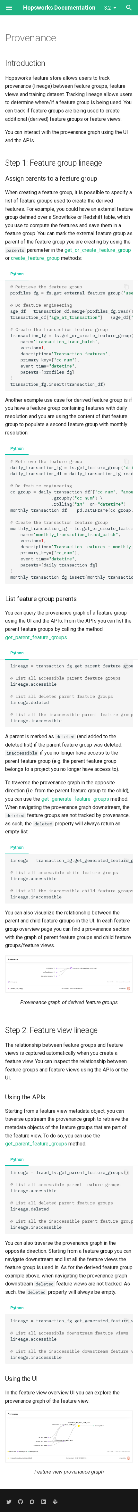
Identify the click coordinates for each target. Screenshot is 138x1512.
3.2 (107, 8)
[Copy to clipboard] (126, 287)
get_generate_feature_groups (75, 799)
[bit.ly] (55, 1502)
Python (16, 273)
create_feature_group (35, 258)
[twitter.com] (9, 1502)
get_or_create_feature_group (98, 250)
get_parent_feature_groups (36, 637)
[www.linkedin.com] (44, 1502)
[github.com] (20, 1502)
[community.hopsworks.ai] (32, 1502)
